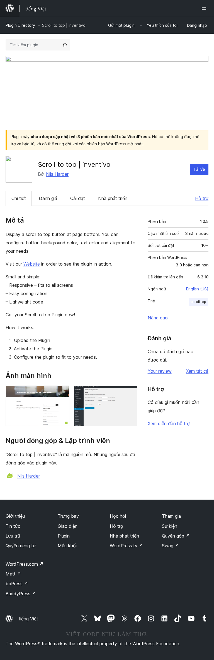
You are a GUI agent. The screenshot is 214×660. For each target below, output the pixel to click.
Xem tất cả (197, 371)
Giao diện (67, 526)
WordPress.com (24, 564)
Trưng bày (68, 516)
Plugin (64, 536)
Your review (160, 371)
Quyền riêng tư (21, 545)
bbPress (17, 583)
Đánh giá (48, 198)
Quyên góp (176, 536)
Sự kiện (169, 526)
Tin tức (13, 526)
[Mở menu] (205, 8)
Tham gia (171, 516)
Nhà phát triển (112, 198)
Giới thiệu (15, 516)
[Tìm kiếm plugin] (64, 44)
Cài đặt (77, 198)
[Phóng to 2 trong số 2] (130, 393)
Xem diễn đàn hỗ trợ (169, 423)
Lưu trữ (13, 536)
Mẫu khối (67, 545)
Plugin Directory (20, 25)
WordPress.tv (126, 545)
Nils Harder (57, 174)
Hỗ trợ (201, 198)
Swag (170, 545)
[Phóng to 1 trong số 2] (62, 393)
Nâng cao (158, 318)
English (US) (197, 288)
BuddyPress (21, 593)
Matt (13, 574)
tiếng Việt (28, 619)
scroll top (198, 302)
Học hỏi (118, 516)
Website (31, 264)
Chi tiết (18, 198)
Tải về (199, 169)
